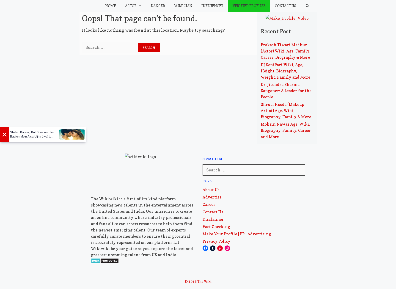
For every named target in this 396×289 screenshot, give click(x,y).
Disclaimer (213, 219)
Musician (183, 6)
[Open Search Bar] (307, 6)
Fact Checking (216, 226)
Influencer (212, 6)
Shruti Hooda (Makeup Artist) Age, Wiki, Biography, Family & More (286, 110)
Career (209, 204)
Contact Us (285, 6)
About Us (211, 189)
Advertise (212, 197)
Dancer (158, 6)
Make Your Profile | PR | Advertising (237, 233)
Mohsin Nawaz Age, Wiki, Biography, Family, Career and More (286, 130)
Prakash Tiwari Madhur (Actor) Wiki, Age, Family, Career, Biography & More (285, 51)
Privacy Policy (216, 241)
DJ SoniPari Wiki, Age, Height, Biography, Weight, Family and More (285, 71)
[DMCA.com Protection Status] (105, 262)
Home (110, 6)
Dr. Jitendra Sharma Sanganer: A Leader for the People (286, 90)
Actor (131, 6)
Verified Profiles (249, 6)
